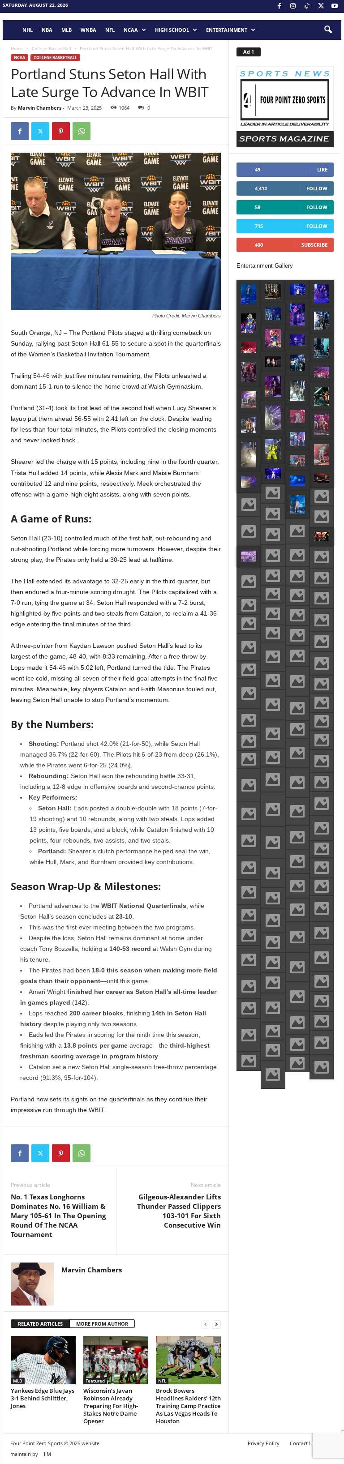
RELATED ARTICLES (40, 1323)
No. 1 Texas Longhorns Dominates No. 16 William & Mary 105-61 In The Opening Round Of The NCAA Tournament (58, 1215)
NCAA (131, 29)
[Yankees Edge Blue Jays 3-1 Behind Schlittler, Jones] (43, 1360)
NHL (27, 29)
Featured (95, 1381)
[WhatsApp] (81, 131)
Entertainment (226, 29)
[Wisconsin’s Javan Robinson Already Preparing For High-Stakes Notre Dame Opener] (115, 1360)
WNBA (88, 29)
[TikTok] (306, 6)
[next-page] (216, 1324)
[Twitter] (40, 131)
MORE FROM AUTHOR (102, 1323)
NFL (110, 29)
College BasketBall (51, 48)
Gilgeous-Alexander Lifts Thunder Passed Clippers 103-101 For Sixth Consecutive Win (179, 1210)
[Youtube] (334, 6)
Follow (316, 188)
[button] (328, 30)
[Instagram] (293, 6)
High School (172, 29)
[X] (320, 6)
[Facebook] (279, 6)
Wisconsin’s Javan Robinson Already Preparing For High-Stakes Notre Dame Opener (110, 1406)
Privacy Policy (264, 1443)
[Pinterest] (61, 131)
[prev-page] (205, 1324)
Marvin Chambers (39, 107)
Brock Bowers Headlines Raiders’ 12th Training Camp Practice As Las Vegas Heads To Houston (188, 1406)
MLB (66, 29)
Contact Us (302, 1443)
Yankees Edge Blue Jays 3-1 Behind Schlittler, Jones (42, 1398)
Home (17, 48)
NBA (47, 29)
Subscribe (314, 244)
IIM (47, 1454)
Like (322, 169)
